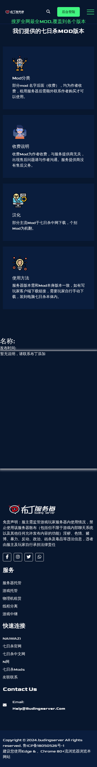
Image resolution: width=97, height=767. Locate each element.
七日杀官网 (12, 646)
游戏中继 (10, 614)
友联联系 (10, 677)
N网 (6, 662)
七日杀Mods (14, 669)
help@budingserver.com (38, 705)
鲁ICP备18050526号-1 (43, 746)
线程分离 (10, 606)
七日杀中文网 (14, 654)
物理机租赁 (12, 598)
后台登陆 (68, 12)
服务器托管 (12, 583)
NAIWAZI (12, 638)
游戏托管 (10, 591)
